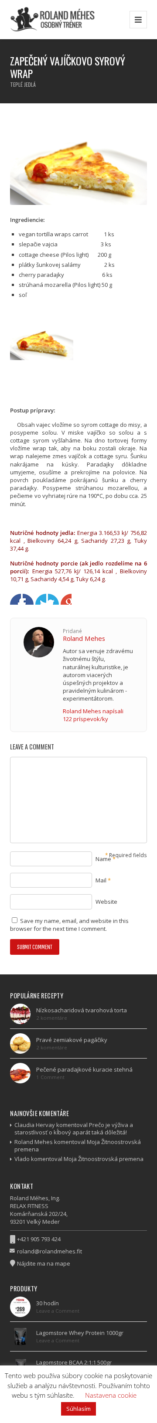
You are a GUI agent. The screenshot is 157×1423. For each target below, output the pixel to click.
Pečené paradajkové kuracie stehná (84, 1069)
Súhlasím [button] (78, 1409)
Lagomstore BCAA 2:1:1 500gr (74, 1362)
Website (106, 902)
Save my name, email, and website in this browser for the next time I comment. (69, 925)
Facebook (15, 599)
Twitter (28, 599)
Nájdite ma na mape (43, 1263)
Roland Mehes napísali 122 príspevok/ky (93, 715)
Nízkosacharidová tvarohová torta (81, 1010)
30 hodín (47, 1303)
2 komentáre (51, 1017)
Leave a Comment (57, 1310)
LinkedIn (53, 599)
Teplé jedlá (23, 84)
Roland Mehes (84, 638)
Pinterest (66, 599)
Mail (101, 880)
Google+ (40, 599)
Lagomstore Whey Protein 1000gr (79, 1333)
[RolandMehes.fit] (55, 19)
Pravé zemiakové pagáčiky (71, 1040)
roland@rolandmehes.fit (49, 1251)
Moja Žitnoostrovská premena (103, 1159)
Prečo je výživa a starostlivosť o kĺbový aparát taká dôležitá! (73, 1128)
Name (103, 859)
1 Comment (50, 1077)
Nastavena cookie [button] (111, 1395)
